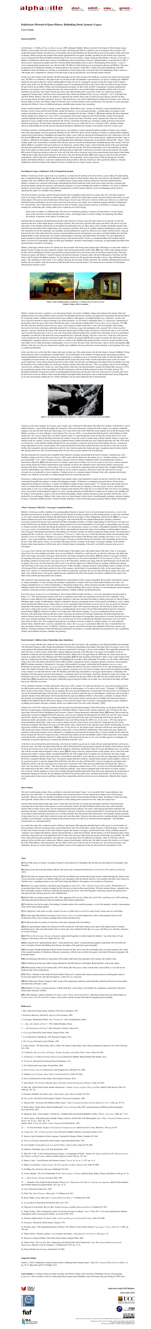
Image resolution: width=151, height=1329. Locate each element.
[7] (85, 338)
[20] (66, 751)
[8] (128, 343)
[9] (41, 462)
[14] (23, 664)
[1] (98, 113)
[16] (120, 688)
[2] (32, 137)
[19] (55, 727)
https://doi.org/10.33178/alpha (121, 1288)
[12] (35, 611)
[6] (125, 323)
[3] (90, 155)
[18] (106, 712)
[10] (114, 517)
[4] (47, 178)
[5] (97, 250)
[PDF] (33, 39)
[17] (103, 703)
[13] (73, 657)
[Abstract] (25, 39)
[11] (97, 556)
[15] (33, 679)
